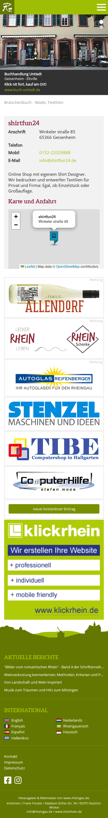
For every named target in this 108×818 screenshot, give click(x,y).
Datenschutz (14, 768)
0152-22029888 (55, 152)
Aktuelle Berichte (31, 657)
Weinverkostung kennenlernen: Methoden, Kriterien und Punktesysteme (54, 674)
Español (17, 731)
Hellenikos (20, 738)
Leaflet (29, 266)
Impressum (13, 762)
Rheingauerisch (75, 726)
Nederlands (72, 720)
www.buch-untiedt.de (22, 89)
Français (18, 726)
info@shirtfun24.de (57, 160)
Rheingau (7, 7)
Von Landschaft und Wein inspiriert (33, 682)
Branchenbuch (18, 102)
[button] (54, 238)
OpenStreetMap (68, 266)
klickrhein (13, 803)
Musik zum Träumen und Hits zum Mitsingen (41, 689)
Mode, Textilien (49, 102)
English (17, 720)
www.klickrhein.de (68, 811)
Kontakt (10, 756)
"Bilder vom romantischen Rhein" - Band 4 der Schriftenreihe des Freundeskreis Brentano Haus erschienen (54, 666)
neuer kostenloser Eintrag (54, 508)
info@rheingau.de (39, 811)
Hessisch (70, 731)
